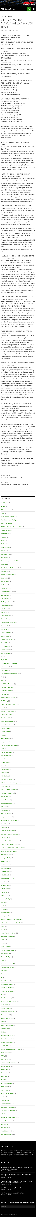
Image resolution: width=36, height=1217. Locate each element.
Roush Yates (5, 1015)
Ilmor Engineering (6, 755)
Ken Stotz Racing (6, 813)
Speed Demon (5, 1045)
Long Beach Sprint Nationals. (9, 834)
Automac (3, 537)
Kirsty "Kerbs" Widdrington (9, 820)
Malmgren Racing (6, 858)
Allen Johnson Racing (7, 516)
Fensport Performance (7, 687)
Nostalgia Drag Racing (7, 936)
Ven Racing (4, 1124)
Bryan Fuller (4, 578)
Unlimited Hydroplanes (8, 1107)
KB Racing (4, 806)
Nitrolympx (4, 916)
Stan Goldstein (5, 1052)
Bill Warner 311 (5, 554)
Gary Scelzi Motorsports (8, 704)
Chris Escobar (5, 595)
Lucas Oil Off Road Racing (9, 851)
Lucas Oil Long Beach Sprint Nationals (12, 847)
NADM (3, 902)
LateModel (4, 827)
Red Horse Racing (6, 998)
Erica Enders (4, 667)
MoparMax (4, 892)
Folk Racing (4, 694)
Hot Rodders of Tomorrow (9, 745)
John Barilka (4, 776)
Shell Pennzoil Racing (7, 1035)
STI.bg (3, 1056)
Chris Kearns (5, 598)
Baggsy (3, 540)
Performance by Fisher (7, 950)
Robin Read (4, 1004)
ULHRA (3, 1097)
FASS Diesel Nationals (7, 684)
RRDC (3, 1022)
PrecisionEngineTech (7, 967)
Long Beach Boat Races (8, 830)
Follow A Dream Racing (8, 697)
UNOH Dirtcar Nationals (8, 1110)
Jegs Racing (4, 772)
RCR (2, 994)
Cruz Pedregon (5, 615)
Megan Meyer (5, 871)
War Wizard (4, 1127)
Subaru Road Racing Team (9, 1062)
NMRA (3, 929)
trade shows (4, 1090)
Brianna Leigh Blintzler (7, 574)
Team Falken (4, 1073)
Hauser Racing (5, 731)
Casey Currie (5, 588)
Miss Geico (4, 882)
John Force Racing (6, 779)
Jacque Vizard (5, 762)
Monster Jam (5, 885)
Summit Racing (5, 1066)
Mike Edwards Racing (7, 878)
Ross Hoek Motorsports (8, 1011)
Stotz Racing (5, 1059)
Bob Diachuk (4, 557)
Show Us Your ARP (6, 1039)
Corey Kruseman (6, 605)
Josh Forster (4, 786)
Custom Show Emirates (8, 622)
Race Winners (5, 981)
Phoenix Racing (5, 957)
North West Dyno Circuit (8, 933)
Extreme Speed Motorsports (9, 673)
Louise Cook (4, 837)
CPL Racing (4, 608)
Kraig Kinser (4, 824)
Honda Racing (5, 738)
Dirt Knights (4, 643)
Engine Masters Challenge (9, 663)
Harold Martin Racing (7, 725)
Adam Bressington (6, 510)
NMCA (3, 926)
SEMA (3, 1032)
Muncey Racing (5, 899)
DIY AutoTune (5, 646)
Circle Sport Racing (6, 602)
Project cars (4, 974)
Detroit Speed (5, 636)
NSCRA (3, 940)
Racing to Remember (7, 984)
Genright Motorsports (7, 711)
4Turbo (3, 506)
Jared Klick (4, 766)
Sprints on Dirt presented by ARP (11, 1049)
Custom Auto (5, 619)
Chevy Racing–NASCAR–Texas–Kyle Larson (14, 477)
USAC (3, 1114)
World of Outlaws (6, 1134)
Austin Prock (5, 533)
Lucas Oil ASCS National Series (10, 841)
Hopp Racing (5, 742)
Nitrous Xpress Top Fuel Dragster (11, 923)
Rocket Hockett (6, 1008)
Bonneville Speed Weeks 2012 (10, 561)
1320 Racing (4, 503)
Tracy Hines (4, 1086)
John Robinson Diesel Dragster (10, 783)
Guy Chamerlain (5, 718)
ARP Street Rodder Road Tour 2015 (11, 527)
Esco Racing (4, 670)
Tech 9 (3, 1080)
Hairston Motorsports (7, 721)
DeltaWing (4, 629)
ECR (2, 656)
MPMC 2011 (4, 895)
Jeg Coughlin (5, 769)
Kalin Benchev (5, 796)
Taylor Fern (4, 1069)
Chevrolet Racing (6, 591)
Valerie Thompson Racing (8, 1117)
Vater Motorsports (6, 1121)
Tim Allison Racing (6, 1083)
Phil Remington (5, 953)
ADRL (2, 513)
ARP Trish (15, 30)
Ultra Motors (5, 1100)
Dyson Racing (5, 649)
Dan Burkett (4, 626)
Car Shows (4, 585)
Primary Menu (33, 9)
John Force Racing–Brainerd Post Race (12, 1193)
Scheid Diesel (5, 1028)
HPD (2, 748)
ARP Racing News (8, 9)
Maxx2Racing (5, 868)
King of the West (6, 817)
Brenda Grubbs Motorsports (9, 568)
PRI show (4, 970)
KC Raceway (5, 810)
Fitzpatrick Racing (6, 690)
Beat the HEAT (5, 547)
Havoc (3, 735)
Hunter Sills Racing (6, 752)
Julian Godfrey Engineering (9, 789)
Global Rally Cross (6, 714)
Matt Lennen (5, 865)
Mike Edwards (5, 875)
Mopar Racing (5, 888)
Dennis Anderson (6, 632)
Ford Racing (4, 701)
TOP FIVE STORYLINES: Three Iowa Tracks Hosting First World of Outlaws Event (17, 1168)
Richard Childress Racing (8, 1001)
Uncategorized (6, 16)
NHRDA (3, 909)
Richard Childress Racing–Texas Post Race (14, 483)
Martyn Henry (5, 861)
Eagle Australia (5, 653)
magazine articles (6, 854)
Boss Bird (4, 564)
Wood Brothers (5, 1131)
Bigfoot (3, 550)
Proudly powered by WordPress (9, 1214)
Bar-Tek (3, 544)
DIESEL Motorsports (7, 639)
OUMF (3, 943)
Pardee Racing (5, 946)
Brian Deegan (5, 571)
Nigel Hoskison (5, 912)
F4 (1, 677)
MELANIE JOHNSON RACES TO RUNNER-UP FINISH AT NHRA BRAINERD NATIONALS (17, 1182)
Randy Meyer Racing (7, 991)
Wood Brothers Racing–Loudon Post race (13, 1188)
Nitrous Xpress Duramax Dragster (11, 919)
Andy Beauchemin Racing (8, 520)
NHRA (3, 905)
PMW (2, 960)
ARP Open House (6, 523)
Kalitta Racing (5, 800)
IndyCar (3, 759)
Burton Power (5, 581)
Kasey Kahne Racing (7, 803)
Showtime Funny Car (7, 1042)
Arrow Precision (6, 530)
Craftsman (4, 612)
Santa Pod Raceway (7, 1025)
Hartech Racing (5, 728)
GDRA (3, 707)
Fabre (2, 680)
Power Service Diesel (7, 963)
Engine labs (4, 660)
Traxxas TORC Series (7, 1093)
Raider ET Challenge (7, 987)
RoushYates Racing (7, 1018)
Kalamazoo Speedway (7, 793)
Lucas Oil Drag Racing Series (9, 844)
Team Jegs (4, 1076)
